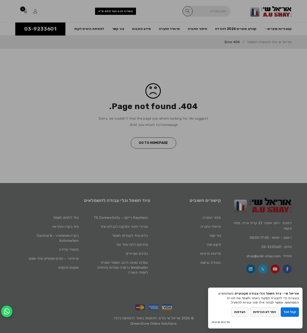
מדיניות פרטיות (221, 322)
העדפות (239, 312)
